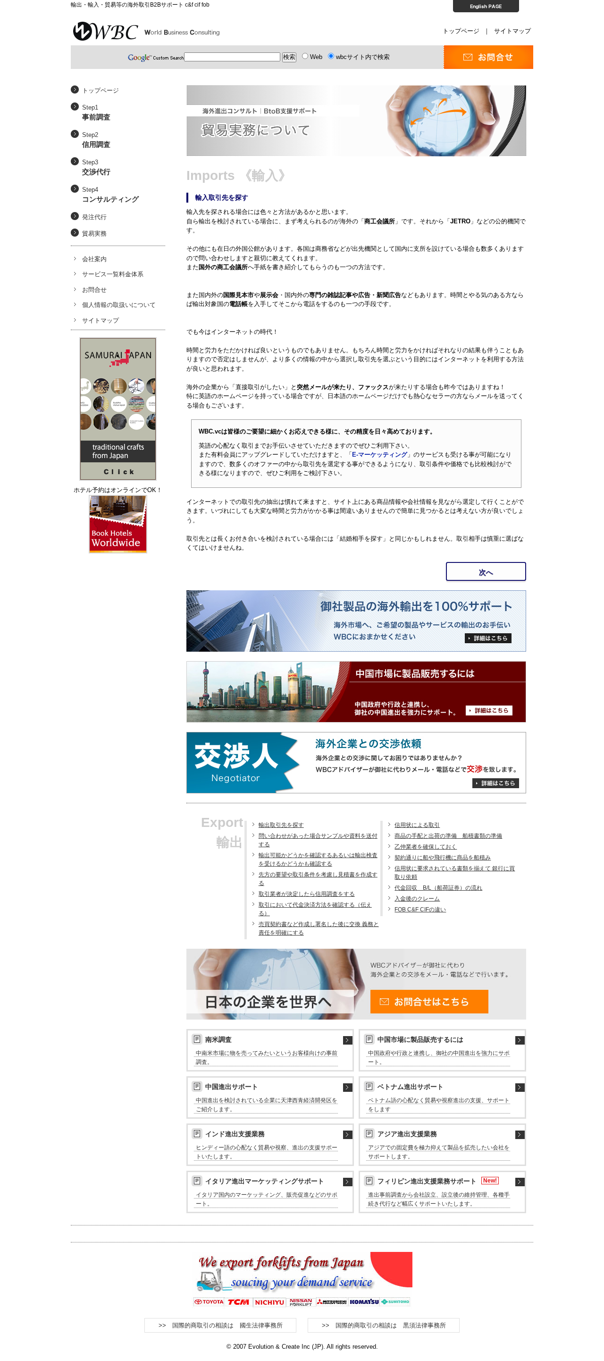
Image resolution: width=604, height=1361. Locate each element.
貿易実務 (94, 233)
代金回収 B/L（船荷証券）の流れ (438, 888)
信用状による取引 (417, 825)
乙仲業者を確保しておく (425, 846)
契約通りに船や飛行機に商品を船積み (442, 857)
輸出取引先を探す (281, 825)
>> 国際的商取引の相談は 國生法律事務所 (221, 1325)
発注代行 (94, 217)
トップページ (461, 30)
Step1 (96, 112)
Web (316, 56)
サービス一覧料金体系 (112, 274)
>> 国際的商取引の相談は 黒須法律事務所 (384, 1325)
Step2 (96, 140)
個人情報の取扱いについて (119, 304)
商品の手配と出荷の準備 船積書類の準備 (448, 836)
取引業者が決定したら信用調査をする (307, 894)
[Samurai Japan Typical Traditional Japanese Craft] (118, 341)
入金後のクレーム (417, 898)
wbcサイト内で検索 (363, 56)
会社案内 (94, 259)
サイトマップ (512, 30)
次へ (486, 572)
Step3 (96, 167)
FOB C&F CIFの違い (420, 909)
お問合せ (94, 289)
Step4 (110, 195)
